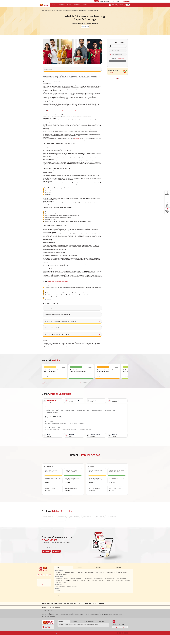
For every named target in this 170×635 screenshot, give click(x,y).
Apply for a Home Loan (87, 516)
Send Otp (118, 61)
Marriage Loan (75, 580)
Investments (61, 4)
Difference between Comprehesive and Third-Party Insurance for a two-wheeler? (62, 110)
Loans (53, 4)
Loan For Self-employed (61, 582)
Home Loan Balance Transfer (68, 572)
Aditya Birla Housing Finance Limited (49, 613)
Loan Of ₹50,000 (102, 580)
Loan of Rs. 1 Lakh (110, 580)
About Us (84, 4)
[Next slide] (46, 382)
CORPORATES (106, 1)
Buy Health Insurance (100, 516)
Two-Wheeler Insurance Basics (72, 10)
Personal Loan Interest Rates (75, 578)
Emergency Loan (67, 580)
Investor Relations (90, 624)
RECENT (80, 460)
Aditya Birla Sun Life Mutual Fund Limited (50, 614)
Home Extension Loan (100, 572)
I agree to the (118, 58)
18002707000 (48, 627)
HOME (43, 10)
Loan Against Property (89, 572)
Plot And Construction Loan (61, 574)
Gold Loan (58, 590)
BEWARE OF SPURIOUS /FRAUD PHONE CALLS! (51, 607)
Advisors (112, 1)
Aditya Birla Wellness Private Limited (92, 614)
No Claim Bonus (77, 138)
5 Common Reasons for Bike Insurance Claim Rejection (57, 281)
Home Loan (58, 572)
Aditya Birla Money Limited (106, 613)
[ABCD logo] (48, 622)
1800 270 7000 (127, 1)
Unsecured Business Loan (72, 586)
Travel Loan (82, 580)
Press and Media (72, 624)
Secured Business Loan (60, 586)
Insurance (69, 4)
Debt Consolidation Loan (121, 578)
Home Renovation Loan (111, 572)
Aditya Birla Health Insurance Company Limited (89, 613)
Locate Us (66, 624)
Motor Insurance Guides (60, 10)
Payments (76, 4)
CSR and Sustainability (81, 624)
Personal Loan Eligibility (87, 578)
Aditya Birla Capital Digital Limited (48, 616)
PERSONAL (96, 1)
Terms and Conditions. (120, 58)
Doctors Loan (127, 580)
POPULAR (89, 460)
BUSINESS (101, 1)
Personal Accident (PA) (56, 103)
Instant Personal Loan (98, 578)
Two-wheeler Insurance (47, 75)
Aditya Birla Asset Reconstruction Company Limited (112, 614)
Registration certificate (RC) (50, 188)
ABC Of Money (47, 10)
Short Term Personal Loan (110, 578)
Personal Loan (59, 578)
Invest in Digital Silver (74, 516)
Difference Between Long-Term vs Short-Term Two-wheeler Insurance (52, 371)
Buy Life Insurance (112, 516)
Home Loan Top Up (79, 572)
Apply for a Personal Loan (48, 516)
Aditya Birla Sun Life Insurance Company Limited (68, 613)
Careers (118, 1)
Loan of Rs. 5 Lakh (119, 580)
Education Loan (59, 580)
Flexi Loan (66, 578)
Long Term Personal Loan (92, 580)
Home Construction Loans (122, 572)
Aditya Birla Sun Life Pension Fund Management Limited (71, 614)
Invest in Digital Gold (62, 516)
